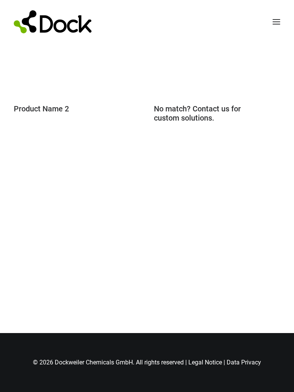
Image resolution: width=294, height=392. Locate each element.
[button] (276, 22)
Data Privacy (244, 362)
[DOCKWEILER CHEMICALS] (52, 21)
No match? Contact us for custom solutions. (197, 113)
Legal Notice (205, 362)
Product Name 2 (41, 108)
